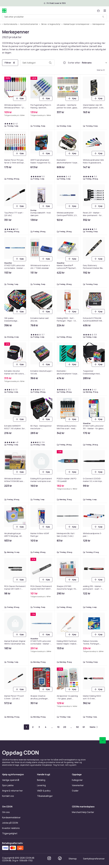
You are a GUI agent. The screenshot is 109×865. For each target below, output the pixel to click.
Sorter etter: (74, 62)
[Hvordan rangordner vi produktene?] (64, 62)
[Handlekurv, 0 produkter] (98, 10)
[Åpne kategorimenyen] (105, 10)
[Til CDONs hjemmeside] (4, 10)
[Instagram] (49, 858)
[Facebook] (60, 858)
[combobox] (54, 16)
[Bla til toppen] (102, 740)
